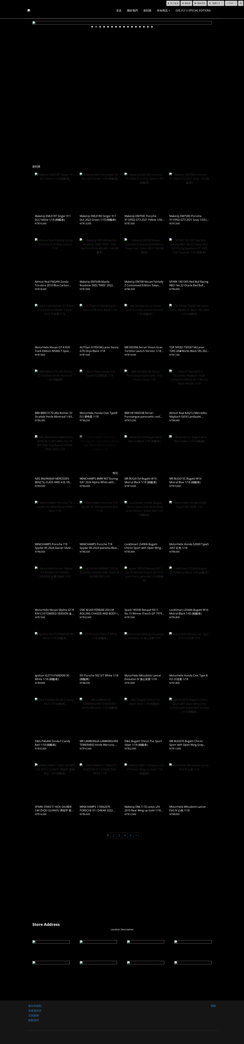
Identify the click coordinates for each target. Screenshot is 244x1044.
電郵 (213, 1006)
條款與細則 (34, 1006)
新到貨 (147, 10)
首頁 (119, 10)
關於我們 (132, 10)
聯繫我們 (33, 1020)
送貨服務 (33, 1015)
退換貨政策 (34, 1010)
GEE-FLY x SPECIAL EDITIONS (193, 10)
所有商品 (162, 10)
